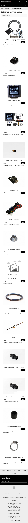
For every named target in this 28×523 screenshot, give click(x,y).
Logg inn (24, 470)
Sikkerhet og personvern (11, 493)
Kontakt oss (14, 473)
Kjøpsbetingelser (16, 491)
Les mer (17, 516)
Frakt (10, 491)
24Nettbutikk (17, 520)
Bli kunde (9, 470)
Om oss (13, 470)
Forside (2, 8)
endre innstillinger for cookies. (14, 517)
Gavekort (19, 470)
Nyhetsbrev (21, 493)
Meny (4, 5)
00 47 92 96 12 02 (10, 499)
